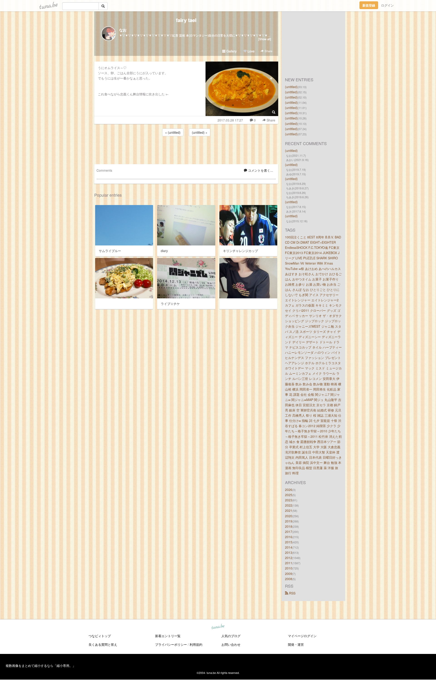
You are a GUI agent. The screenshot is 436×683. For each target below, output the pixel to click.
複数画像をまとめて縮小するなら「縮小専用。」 (41, 665)
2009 (288, 573)
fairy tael (186, 20)
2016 (288, 537)
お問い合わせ (230, 644)
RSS (291, 593)
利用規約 (196, 644)
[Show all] (264, 39)
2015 (288, 542)
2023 (288, 500)
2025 (288, 494)
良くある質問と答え (103, 644)
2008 (288, 579)
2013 (288, 552)
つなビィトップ (100, 636)
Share (268, 51)
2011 (288, 563)
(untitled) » (199, 132)
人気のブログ (230, 636)
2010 (288, 568)
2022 (288, 505)
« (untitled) (173, 132)
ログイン (387, 5)
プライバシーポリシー (171, 644)
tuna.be (218, 627)
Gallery (231, 51)
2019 (288, 521)
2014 (288, 547)
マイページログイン (302, 636)
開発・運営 (296, 644)
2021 (288, 510)
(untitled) (291, 86)
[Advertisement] (186, 149)
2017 (288, 531)
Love (251, 51)
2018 (288, 526)
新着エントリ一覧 (168, 636)
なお (122, 29)
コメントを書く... (260, 170)
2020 (288, 516)
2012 (288, 557)
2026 (288, 489)
